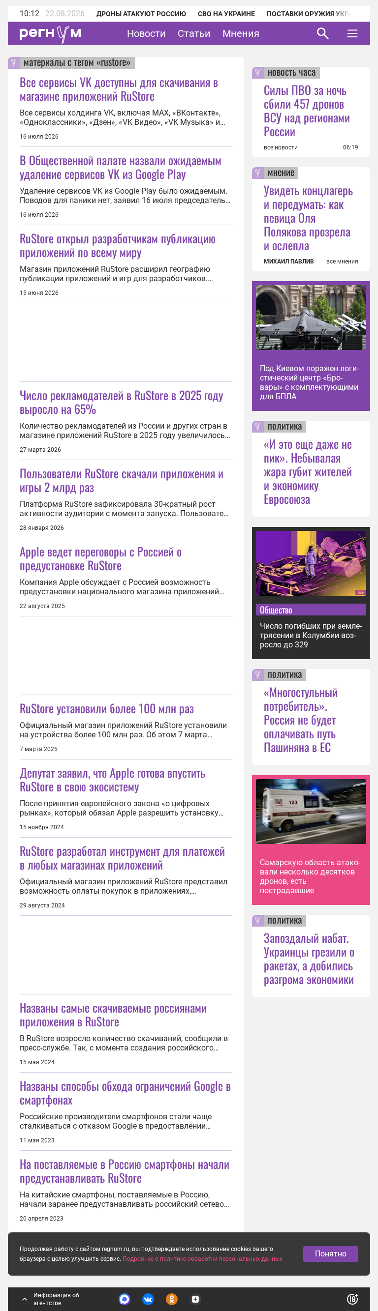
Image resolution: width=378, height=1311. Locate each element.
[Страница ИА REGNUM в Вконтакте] (148, 1299)
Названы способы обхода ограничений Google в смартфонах (125, 1092)
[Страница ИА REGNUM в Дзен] (195, 1299)
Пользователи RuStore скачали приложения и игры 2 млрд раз (121, 479)
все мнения (342, 261)
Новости (146, 33)
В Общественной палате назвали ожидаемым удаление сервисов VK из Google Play (120, 166)
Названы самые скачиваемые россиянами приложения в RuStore (113, 1014)
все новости (281, 147)
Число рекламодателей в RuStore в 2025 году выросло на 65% (121, 401)
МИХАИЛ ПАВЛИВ (289, 261)
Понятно (330, 1253)
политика (285, 427)
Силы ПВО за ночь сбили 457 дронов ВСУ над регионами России (307, 110)
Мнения (240, 33)
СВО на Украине (226, 14)
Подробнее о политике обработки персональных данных (203, 1258)
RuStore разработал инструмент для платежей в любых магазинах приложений (122, 857)
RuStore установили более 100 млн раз (107, 708)
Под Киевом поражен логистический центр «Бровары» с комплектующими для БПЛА (309, 382)
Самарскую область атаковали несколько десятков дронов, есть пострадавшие (310, 876)
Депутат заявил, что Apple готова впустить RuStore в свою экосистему (112, 779)
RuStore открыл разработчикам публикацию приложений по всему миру (118, 245)
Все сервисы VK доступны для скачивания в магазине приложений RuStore (119, 88)
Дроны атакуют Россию (141, 14)
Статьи (194, 33)
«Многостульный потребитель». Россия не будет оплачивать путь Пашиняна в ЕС (301, 719)
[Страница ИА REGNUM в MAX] (124, 1299)
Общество (276, 609)
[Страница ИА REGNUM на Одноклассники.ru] (172, 1299)
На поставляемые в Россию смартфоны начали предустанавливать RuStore (124, 1170)
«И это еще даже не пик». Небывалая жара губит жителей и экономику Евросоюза (308, 471)
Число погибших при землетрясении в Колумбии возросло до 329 (311, 635)
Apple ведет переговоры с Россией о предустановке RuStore (101, 558)
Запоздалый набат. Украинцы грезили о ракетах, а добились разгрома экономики (309, 958)
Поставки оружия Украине (317, 14)
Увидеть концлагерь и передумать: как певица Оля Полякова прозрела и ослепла (308, 217)
